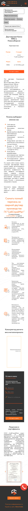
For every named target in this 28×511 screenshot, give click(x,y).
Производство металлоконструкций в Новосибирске (11, 11)
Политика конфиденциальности (14, 504)
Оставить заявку (14, 71)
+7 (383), (11, 2)
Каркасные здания (10, 19)
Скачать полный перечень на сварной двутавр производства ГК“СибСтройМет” (14, 205)
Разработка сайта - (14, 507)
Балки (6, 22)
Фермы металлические (11, 16)
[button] (25, 3)
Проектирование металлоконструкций (10, 30)
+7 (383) (11, 3)
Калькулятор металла (14, 349)
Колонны (19, 19)
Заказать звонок (14, 498)
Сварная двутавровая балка (12, 26)
